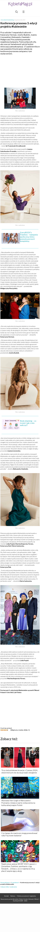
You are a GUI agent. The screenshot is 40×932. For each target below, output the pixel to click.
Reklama (12, 896)
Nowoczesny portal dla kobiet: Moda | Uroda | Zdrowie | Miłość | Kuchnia (20, 900)
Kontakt (6, 896)
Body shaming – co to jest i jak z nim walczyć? (28, 423)
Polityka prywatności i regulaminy (26, 896)
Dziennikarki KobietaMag (7, 20)
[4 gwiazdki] (6, 730)
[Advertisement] (20, 70)
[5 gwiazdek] (7, 730)
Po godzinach (15, 882)
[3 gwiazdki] (4, 730)
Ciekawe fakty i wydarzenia (8, 887)
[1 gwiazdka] (1, 730)
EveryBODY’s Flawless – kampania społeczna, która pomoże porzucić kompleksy (29, 236)
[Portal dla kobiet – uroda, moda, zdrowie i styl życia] (20, 4)
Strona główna (4, 882)
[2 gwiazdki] (2, 730)
